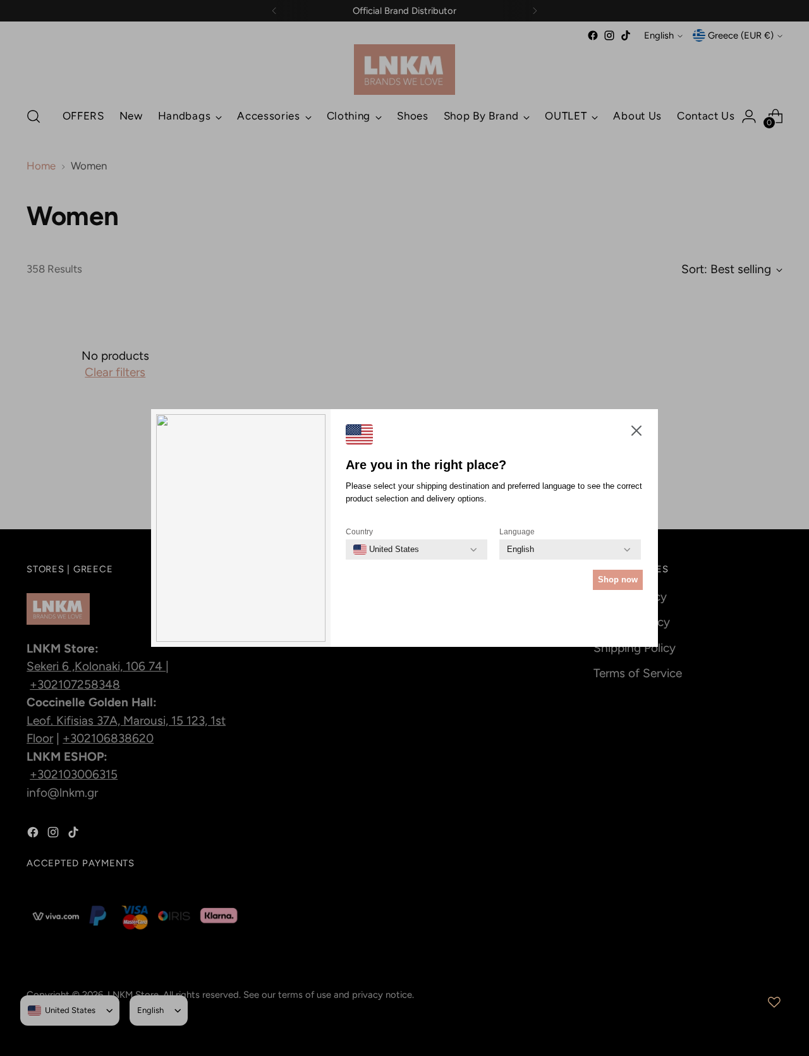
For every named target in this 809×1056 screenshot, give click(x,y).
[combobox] (386, 549)
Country (359, 531)
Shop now (618, 579)
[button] (636, 433)
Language (517, 531)
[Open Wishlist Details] (774, 1002)
